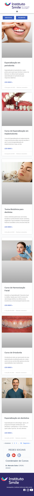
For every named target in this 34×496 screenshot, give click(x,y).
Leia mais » (9, 82)
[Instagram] (19, 455)
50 (21, 443)
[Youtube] (13, 455)
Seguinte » (26, 443)
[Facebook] (8, 455)
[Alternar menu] (17, 11)
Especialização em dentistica (17, 418)
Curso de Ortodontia (13, 353)
